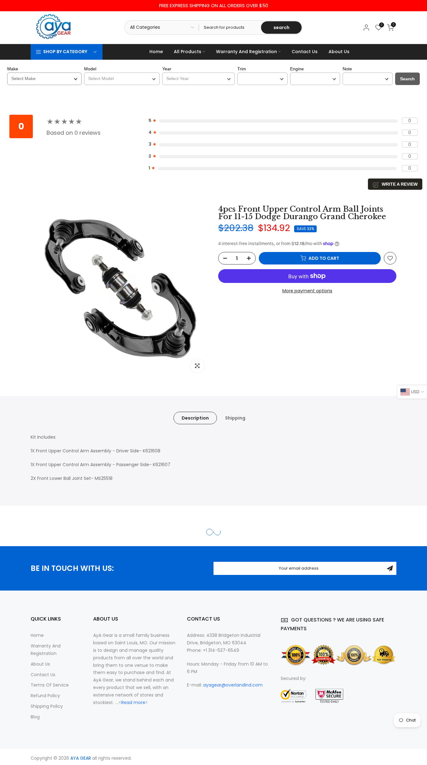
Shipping (235, 418)
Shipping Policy (47, 706)
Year (166, 68)
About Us (339, 51)
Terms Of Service (50, 685)
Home (156, 51)
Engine (297, 68)
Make (12, 68)
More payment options (307, 291)
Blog (35, 717)
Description (195, 418)
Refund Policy (45, 695)
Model (90, 68)
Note (347, 68)
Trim (241, 68)
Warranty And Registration (246, 51)
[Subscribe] (390, 568)
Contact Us (305, 51)
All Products (187, 51)
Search (407, 78)
